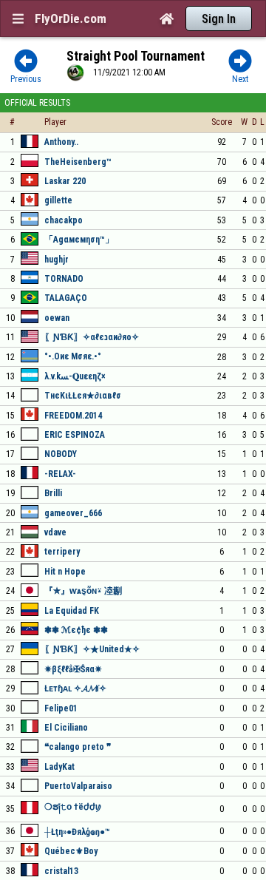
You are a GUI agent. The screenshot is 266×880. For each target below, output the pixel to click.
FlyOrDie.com (70, 18)
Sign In (219, 19)
